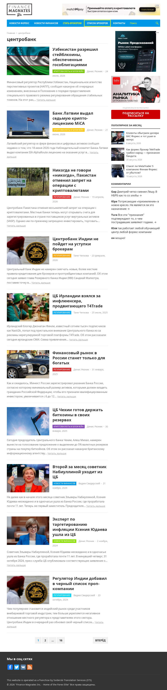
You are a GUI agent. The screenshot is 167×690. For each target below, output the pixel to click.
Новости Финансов (46, 23)
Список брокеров (97, 23)
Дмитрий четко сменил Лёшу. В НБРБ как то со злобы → (134, 193)
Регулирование (62, 197)
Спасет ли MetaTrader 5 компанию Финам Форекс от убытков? (141, 169)
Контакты (119, 23)
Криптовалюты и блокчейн (69, 71)
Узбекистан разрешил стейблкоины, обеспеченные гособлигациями (75, 57)
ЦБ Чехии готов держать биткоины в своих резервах (78, 414)
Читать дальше (46, 99)
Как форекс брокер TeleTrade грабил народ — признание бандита (143, 153)
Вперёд (100, 640)
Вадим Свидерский (89, 483)
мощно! (120, 238)
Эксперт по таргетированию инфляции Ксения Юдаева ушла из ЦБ (80, 526)
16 (60, 640)
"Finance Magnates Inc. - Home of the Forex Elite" (42, 684)
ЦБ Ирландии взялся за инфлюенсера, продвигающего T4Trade (78, 301)
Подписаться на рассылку (135, 114)
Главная (11, 33)
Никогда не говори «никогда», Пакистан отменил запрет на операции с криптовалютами (74, 180)
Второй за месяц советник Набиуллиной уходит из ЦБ (79, 471)
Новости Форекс (19, 23)
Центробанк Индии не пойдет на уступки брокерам (75, 244)
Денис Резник (94, 71)
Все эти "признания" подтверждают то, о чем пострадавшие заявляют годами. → (133, 218)
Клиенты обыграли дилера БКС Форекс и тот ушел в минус (142, 136)
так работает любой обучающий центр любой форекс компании (135, 230)
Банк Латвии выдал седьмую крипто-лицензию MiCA (73, 118)
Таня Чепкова (81, 255)
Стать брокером (72, 23)
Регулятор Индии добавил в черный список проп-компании (80, 583)
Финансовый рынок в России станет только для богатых (79, 357)
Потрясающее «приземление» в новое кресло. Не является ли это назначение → (135, 205)
